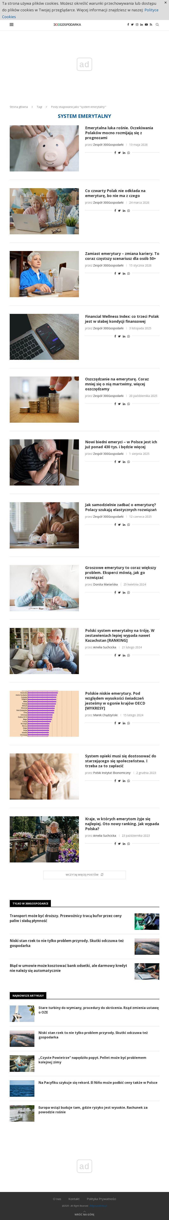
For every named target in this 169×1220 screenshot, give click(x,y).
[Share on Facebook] (115, 153)
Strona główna (19, 107)
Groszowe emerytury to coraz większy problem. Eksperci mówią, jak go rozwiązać (120, 572)
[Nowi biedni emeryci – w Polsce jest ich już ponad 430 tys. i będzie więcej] (44, 462)
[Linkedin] (141, 24)
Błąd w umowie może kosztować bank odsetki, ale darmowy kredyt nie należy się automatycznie (68, 968)
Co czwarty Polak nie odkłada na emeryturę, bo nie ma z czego (115, 193)
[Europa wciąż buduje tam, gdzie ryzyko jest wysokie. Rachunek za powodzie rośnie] (22, 1113)
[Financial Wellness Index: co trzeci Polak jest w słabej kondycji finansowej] (44, 337)
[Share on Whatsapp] (128, 153)
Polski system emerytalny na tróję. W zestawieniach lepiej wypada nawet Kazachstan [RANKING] (119, 635)
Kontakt (74, 1199)
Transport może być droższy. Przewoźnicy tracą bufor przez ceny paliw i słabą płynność (66, 918)
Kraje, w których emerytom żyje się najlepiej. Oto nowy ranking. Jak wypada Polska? (122, 823)
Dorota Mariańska (105, 584)
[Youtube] (146, 24)
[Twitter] (132, 24)
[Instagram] (137, 24)
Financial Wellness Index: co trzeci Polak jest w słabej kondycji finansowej (122, 319)
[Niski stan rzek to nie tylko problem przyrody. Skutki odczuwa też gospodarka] (147, 946)
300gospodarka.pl (98, 1205)
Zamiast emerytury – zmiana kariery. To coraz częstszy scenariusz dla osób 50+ (122, 256)
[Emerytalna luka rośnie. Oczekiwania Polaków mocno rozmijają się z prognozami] (44, 148)
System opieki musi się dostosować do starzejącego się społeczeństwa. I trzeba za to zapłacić (120, 760)
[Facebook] (128, 24)
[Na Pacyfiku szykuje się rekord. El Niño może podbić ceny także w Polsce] (22, 1088)
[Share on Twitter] (119, 153)
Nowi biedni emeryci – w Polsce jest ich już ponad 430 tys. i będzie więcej (121, 444)
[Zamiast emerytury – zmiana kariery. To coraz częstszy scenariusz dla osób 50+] (44, 274)
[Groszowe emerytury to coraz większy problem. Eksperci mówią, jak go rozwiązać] (44, 588)
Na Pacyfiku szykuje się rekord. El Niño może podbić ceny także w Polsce (98, 1082)
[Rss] (151, 24)
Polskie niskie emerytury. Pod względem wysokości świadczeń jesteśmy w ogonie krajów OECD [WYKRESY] (115, 701)
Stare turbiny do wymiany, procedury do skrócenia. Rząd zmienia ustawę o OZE (99, 1010)
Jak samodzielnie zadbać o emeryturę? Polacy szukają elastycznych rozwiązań (121, 507)
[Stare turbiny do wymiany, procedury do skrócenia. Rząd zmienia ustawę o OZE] (22, 1013)
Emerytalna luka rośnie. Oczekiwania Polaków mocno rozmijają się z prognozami (119, 132)
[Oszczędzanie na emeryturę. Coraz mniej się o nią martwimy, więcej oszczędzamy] (44, 400)
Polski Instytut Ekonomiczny (111, 773)
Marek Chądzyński (105, 715)
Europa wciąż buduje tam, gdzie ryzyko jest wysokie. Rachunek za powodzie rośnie (93, 1109)
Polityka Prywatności (101, 1199)
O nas (57, 1199)
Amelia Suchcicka (104, 647)
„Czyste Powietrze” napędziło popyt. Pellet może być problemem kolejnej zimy (92, 1059)
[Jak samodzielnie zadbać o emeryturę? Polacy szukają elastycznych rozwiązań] (44, 525)
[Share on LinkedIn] (124, 153)
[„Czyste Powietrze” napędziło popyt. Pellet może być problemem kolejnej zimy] (22, 1063)
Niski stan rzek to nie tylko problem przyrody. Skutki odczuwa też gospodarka (67, 943)
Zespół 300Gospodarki (108, 145)
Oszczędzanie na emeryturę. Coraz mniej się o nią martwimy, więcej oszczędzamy (117, 384)
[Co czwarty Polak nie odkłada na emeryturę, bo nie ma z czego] (44, 211)
